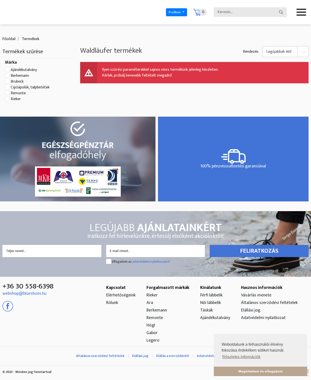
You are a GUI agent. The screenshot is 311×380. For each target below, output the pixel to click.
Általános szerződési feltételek (269, 302)
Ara (150, 302)
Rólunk (112, 302)
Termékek (30, 38)
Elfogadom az (141, 261)
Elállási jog (250, 310)
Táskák (206, 310)
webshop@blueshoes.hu (24, 293)
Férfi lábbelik (211, 295)
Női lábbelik (210, 302)
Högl (151, 325)
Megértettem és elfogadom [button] (260, 371)
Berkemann (20, 76)
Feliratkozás (259, 251)
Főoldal (9, 38)
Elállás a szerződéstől (172, 356)
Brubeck (17, 82)
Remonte (18, 93)
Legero (153, 340)
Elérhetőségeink (121, 295)
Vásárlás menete (256, 295)
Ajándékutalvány (24, 70)
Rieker (16, 99)
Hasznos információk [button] (261, 287)
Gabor (152, 333)
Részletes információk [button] (241, 357)
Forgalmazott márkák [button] (168, 287)
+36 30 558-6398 (27, 286)
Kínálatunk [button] (210, 287)
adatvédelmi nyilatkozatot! (151, 261)
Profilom (175, 12)
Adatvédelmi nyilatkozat (263, 317)
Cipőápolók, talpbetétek (30, 87)
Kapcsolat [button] (116, 287)
